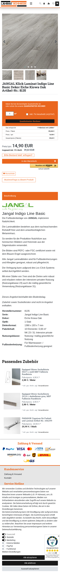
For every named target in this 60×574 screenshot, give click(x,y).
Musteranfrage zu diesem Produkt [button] (19, 180)
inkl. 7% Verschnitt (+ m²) (42, 114)
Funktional (11, 549)
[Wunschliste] (53, 4)
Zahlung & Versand (13, 474)
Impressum (37, 524)
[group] (12, 376)
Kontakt (7, 478)
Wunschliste (10, 174)
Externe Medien (13, 543)
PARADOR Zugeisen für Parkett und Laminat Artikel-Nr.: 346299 (37, 419)
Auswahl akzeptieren (30, 569)
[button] (44, 167)
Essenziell (11, 534)
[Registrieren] (49, 4)
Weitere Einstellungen (11, 552)
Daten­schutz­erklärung (11, 529)
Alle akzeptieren (30, 557)
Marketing (11, 540)
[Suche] (40, 4)
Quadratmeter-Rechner (30, 121)
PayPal (10, 546)
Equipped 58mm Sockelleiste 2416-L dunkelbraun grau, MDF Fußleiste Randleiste (36, 396)
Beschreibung (10, 196)
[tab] (30, 196)
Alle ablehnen (30, 563)
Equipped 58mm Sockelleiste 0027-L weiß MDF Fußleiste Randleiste (35, 372)
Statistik (10, 537)
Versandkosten (43, 386)
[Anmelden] (44, 4)
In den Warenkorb (29, 161)
